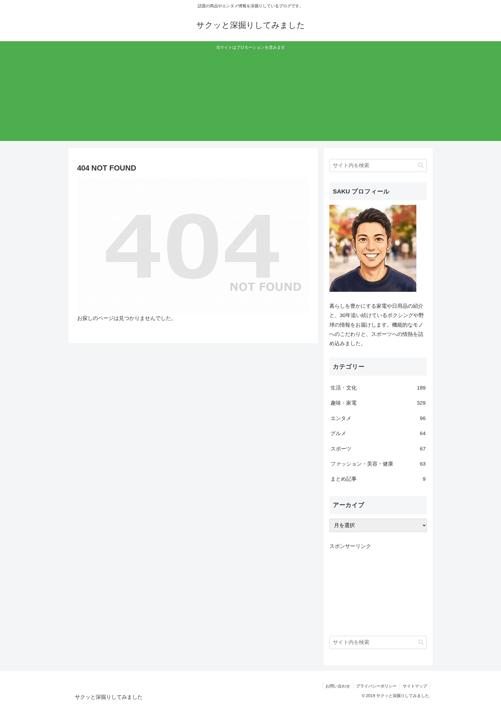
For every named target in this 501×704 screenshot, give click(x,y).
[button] (421, 165)
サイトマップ (415, 686)
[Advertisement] (250, 94)
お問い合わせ (338, 686)
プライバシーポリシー (376, 686)
